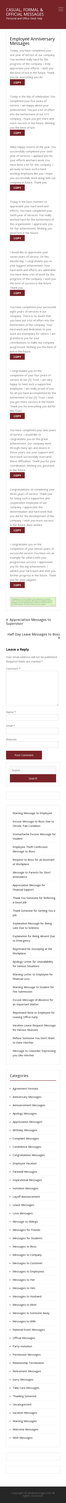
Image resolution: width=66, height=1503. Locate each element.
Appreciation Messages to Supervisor (28, 621)
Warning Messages (25, 1421)
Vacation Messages (25, 1413)
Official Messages (24, 1338)
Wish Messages (23, 1437)
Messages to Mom (24, 1304)
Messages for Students (27, 1238)
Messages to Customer (28, 1263)
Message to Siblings (25, 1221)
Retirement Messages (27, 1371)
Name (11, 712)
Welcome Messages (25, 1429)
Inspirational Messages (27, 1180)
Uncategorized (22, 1404)
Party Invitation (22, 1346)
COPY (17, 82)
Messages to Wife (24, 1321)
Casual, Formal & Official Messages (25, 12)
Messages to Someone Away (31, 1313)
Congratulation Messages (29, 1155)
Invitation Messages (25, 1188)
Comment (13, 668)
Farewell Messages (25, 1171)
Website (11, 739)
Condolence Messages (27, 1146)
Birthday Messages (25, 1130)
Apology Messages (25, 1113)
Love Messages (23, 1213)
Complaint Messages (26, 1138)
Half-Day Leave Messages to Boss (34, 634)
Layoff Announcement (26, 1196)
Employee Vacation (25, 1163)
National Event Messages (29, 1329)
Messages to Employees (28, 1271)
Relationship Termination (28, 1363)
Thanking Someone (24, 1396)
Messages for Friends (26, 1230)
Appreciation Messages (27, 1122)
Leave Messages (23, 1205)
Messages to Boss (24, 1246)
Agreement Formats (25, 1088)
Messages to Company (27, 1255)
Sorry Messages (23, 1379)
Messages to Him (24, 1288)
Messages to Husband (27, 1296)
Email (10, 725)
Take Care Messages (26, 1388)
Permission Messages (27, 1354)
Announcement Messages (29, 1105)
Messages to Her (24, 1280)
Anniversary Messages (27, 1097)
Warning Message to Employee (32, 813)
